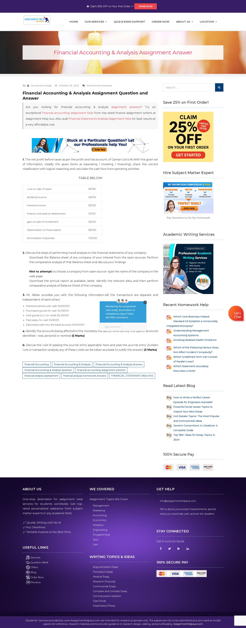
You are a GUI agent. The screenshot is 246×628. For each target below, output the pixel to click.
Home (73, 21)
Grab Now (146, 6)
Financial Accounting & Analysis (72, 364)
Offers (34, 567)
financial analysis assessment (41, 375)
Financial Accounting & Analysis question (48, 370)
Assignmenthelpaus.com (188, 623)
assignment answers (125, 107)
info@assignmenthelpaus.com (178, 500)
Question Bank (39, 562)
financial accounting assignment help (67, 113)
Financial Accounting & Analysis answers (119, 364)
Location (207, 21)
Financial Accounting (36, 364)
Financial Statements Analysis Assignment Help (100, 118)
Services (35, 557)
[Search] (219, 87)
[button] (236, 313)
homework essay (41, 85)
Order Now (160, 21)
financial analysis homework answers (84, 375)
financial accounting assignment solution (101, 370)
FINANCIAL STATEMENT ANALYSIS (132, 375)
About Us (183, 21)
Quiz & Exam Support (129, 21)
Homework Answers (99, 85)
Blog (33, 572)
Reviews (35, 582)
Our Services (94, 21)
